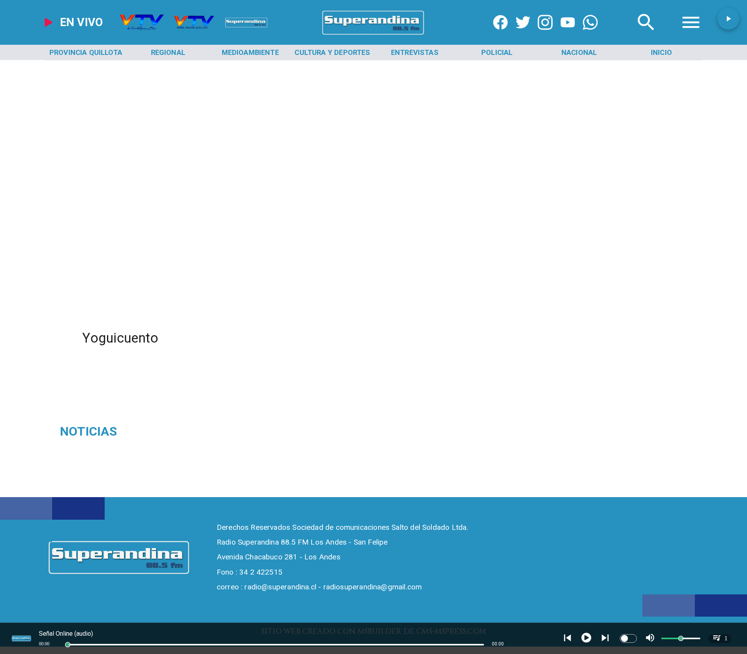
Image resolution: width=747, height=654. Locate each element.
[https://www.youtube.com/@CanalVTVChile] (567, 35)
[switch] (628, 638)
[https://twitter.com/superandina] (523, 35)
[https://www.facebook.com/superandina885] (500, 35)
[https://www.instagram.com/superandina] (545, 35)
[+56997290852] (590, 35)
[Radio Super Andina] (646, 35)
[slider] (67, 644)
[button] (728, 19)
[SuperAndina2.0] (373, 35)
